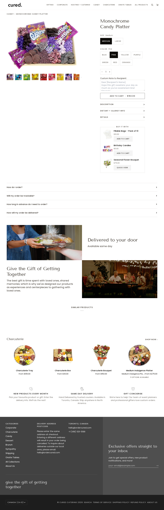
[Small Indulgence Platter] (135, 377)
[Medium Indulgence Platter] (139, 355)
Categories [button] (12, 423)
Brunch (9, 444)
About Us (10, 466)
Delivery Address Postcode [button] (46, 425)
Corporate (11, 427)
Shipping (10, 453)
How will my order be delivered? (22, 212)
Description (107, 104)
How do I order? (14, 187)
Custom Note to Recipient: (113, 78)
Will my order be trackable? (20, 195)
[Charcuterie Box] (63, 355)
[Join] (155, 465)
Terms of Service (102, 502)
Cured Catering (68, 502)
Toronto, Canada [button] (78, 423)
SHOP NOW (150, 339)
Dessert (9, 440)
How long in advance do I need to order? (27, 204)
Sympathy (11, 449)
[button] (50, 5)
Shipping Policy (121, 502)
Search (88, 502)
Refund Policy (138, 502)
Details (104, 117)
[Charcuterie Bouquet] (101, 355)
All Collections (13, 461)
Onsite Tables (12, 457)
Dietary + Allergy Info (112, 111)
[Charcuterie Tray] (24, 355)
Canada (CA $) (15, 502)
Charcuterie (15, 339)
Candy (10, 14)
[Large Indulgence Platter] (143, 377)
